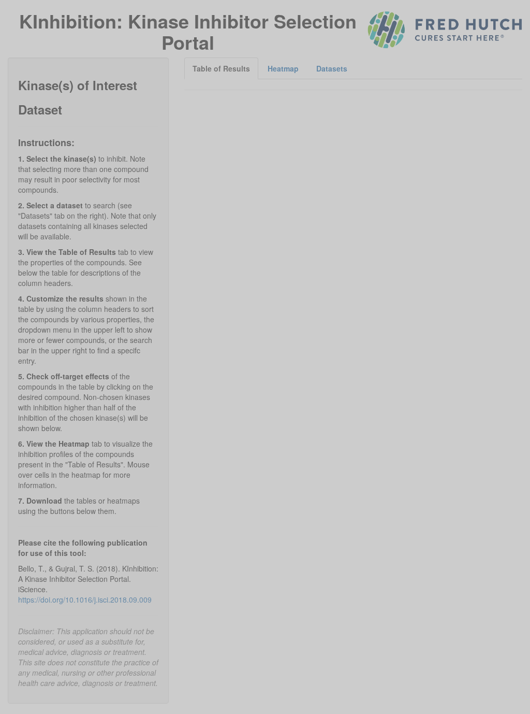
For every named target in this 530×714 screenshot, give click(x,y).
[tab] (221, 68)
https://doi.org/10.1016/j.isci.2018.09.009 (85, 599)
